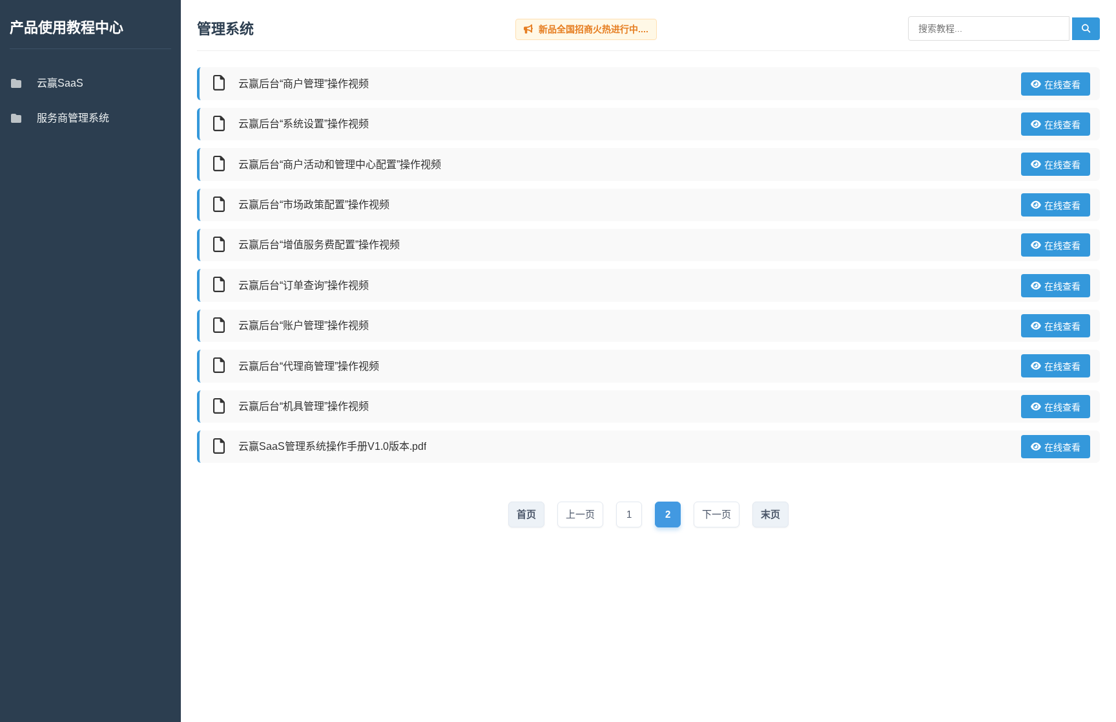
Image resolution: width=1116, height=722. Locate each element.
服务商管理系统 (73, 117)
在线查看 (1062, 85)
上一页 (580, 514)
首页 (526, 514)
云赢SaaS (60, 83)
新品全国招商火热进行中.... (592, 29)
